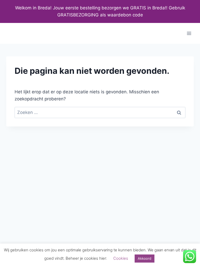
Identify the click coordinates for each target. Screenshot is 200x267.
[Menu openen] (189, 33)
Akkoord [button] (144, 258)
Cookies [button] (120, 258)
